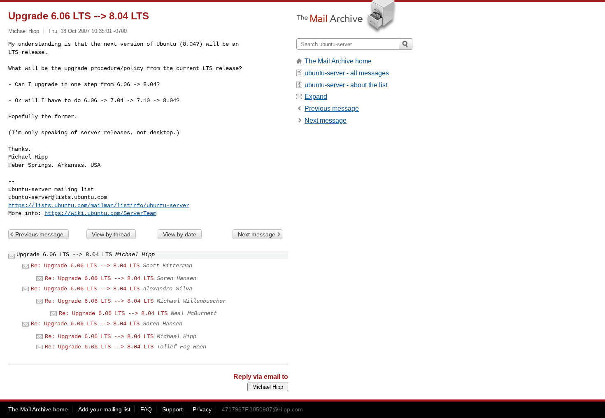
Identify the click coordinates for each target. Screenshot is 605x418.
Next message (256, 234)
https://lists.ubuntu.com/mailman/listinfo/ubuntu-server (98, 205)
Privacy (202, 409)
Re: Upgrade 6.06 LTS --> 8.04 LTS (85, 265)
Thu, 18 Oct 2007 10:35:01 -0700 (87, 31)
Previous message (39, 234)
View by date (179, 234)
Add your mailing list (104, 409)
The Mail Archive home (338, 61)
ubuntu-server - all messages (347, 73)
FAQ (146, 409)
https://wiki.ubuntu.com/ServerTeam (100, 213)
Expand (316, 96)
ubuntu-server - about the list (346, 85)
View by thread (111, 234)
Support (172, 409)
